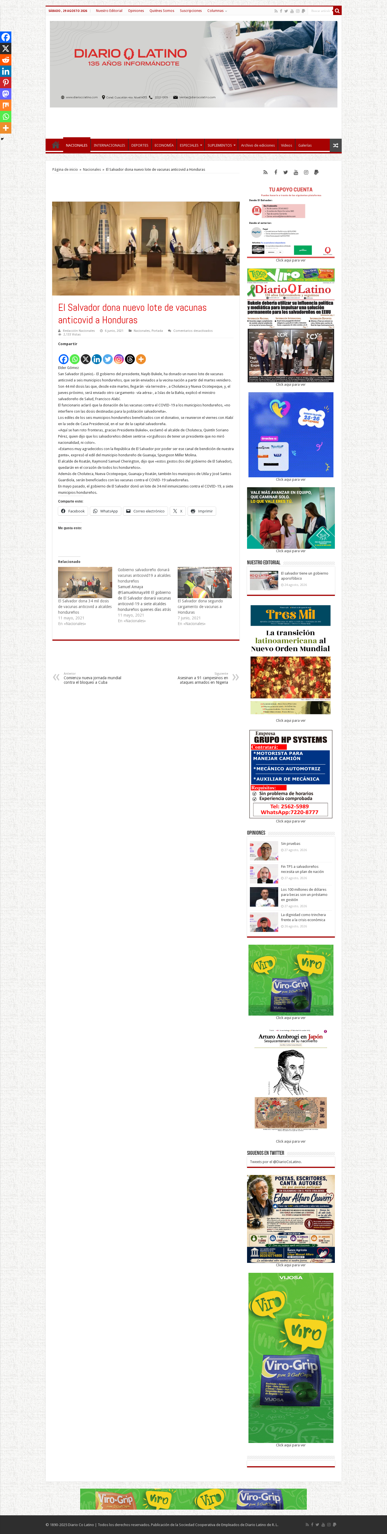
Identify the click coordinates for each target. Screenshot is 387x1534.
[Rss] (276, 11)
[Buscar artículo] (337, 11)
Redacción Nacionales (79, 331)
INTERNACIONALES (109, 145)
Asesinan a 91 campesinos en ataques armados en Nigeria (203, 678)
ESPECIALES (189, 145)
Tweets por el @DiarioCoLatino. (276, 1162)
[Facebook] (281, 11)
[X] (86, 356)
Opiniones (136, 11)
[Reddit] (5, 60)
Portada (157, 331)
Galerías (305, 145)
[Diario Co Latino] (193, 63)
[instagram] (297, 11)
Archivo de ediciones (258, 145)
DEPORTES (139, 145)
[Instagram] (119, 356)
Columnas (215, 11)
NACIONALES (77, 145)
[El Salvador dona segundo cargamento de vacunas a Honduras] (205, 582)
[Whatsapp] (75, 356)
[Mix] (5, 105)
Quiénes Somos (162, 11)
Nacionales (92, 169)
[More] (141, 356)
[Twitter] (286, 11)
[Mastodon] (5, 94)
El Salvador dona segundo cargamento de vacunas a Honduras (200, 607)
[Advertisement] (193, 120)
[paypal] (303, 11)
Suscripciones (191, 11)
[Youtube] (292, 11)
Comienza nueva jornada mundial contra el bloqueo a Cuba (92, 678)
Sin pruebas (290, 843)
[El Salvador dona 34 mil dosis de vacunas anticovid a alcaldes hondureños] (85, 582)
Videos (286, 145)
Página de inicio (65, 169)
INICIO (55, 145)
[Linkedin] (97, 356)
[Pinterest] (5, 82)
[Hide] (2, 139)
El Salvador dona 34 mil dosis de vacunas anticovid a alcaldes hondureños (85, 607)
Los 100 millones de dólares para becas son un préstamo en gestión (304, 894)
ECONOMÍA (164, 145)
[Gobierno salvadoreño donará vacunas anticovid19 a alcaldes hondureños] (148, 595)
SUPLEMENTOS (220, 145)
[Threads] (130, 356)
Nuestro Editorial (109, 11)
